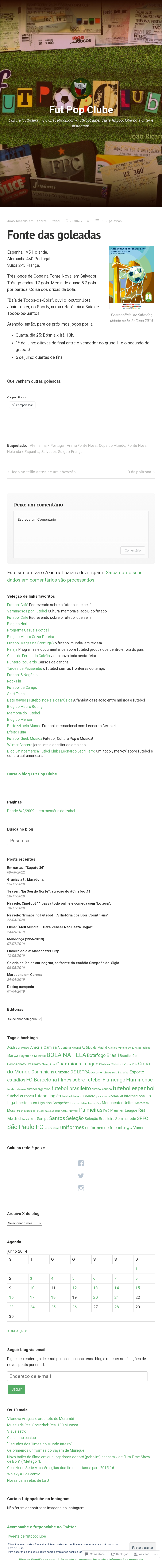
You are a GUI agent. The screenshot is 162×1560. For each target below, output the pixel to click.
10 (32, 1288)
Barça (12, 1055)
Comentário (133, 550)
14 (116, 1288)
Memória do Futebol (23, 713)
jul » (23, 1331)
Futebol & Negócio (22, 675)
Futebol (54, 221)
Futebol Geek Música (24, 738)
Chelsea (104, 1064)
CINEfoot (117, 1064)
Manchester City (91, 1103)
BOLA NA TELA (66, 1054)
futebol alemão (16, 1089)
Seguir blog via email (26, 1349)
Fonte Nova (137, 445)
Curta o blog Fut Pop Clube (32, 774)
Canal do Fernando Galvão (28, 656)
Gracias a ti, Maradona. (25, 880)
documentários (100, 1072)
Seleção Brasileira (99, 1119)
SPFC (142, 1118)
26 (74, 1307)
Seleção (75, 1118)
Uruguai (127, 1128)
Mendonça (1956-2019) (25, 939)
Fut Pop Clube (81, 110)
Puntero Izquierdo (22, 662)
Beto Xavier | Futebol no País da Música (39, 700)
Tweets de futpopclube (26, 1536)
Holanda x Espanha (23, 452)
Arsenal (76, 1047)
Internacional (135, 1096)
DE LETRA (80, 1072)
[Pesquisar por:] (37, 840)
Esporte (41, 221)
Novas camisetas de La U (28, 1480)
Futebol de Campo (22, 687)
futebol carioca (102, 1089)
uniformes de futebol (103, 1127)
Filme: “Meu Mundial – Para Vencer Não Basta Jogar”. (50, 927)
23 (11, 1307)
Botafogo (96, 1055)
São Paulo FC (25, 1127)
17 (32, 1297)
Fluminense (139, 1080)
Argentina (64, 1048)
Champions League (77, 1064)
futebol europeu (20, 1096)
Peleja (12, 649)
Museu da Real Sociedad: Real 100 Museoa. (43, 1425)
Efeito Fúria (16, 732)
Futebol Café (17, 605)
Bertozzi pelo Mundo (24, 726)
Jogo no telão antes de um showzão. (44, 472)
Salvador (48, 452)
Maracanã (142, 1103)
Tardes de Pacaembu (24, 668)
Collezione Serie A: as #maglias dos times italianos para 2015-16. (61, 1468)
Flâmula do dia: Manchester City (33, 951)
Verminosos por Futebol (27, 611)
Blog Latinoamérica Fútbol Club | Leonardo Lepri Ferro (51, 751)
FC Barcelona (41, 1080)
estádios (16, 1080)
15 (137, 1288)
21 (116, 1297)
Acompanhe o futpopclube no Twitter (41, 1526)
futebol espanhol (133, 1088)
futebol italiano (72, 1096)
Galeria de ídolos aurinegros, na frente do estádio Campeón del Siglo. (63, 963)
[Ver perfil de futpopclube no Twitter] (81, 1176)
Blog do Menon (19, 719)
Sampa (42, 1118)
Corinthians (42, 1071)
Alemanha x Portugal (47, 445)
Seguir (16, 1389)
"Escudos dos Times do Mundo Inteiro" (39, 1444)
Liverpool (75, 1103)
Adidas (12, 1048)
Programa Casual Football (28, 630)
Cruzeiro (62, 1072)
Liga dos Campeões (54, 1103)
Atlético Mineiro (117, 1047)
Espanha (123, 1072)
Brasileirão (128, 1056)
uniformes (72, 1127)
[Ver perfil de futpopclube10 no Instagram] (81, 1188)
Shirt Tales (16, 694)
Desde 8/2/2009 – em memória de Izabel (41, 811)
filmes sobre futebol (80, 1080)
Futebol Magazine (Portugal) (30, 643)
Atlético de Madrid (94, 1048)
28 (116, 1307)
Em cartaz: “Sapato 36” (26, 868)
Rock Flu (14, 681)
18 (53, 1297)
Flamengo (114, 1080)
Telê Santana (51, 1128)
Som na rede (125, 1118)
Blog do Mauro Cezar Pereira (30, 637)
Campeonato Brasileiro (24, 1064)
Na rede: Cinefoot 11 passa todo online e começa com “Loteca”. (59, 903)
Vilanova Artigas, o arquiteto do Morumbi (40, 1419)
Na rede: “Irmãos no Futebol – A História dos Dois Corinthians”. (58, 915)
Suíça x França (70, 452)
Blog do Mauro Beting (25, 706)
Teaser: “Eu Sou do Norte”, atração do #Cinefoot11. (49, 891)
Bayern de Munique (32, 1056)
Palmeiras (91, 1110)
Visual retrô (16, 1431)
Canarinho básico (21, 1438)
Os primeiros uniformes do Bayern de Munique (45, 1450)
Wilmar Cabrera (19, 745)
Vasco (138, 1127)
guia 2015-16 (103, 1096)
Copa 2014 (130, 1064)
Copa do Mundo (112, 445)
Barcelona (144, 1047)
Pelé (106, 1111)
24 (32, 1307)
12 (74, 1288)
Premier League (123, 1110)
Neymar (73, 1110)
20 (95, 1297)
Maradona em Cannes (24, 975)
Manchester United (118, 1103)
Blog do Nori (17, 624)
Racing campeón (20, 987)
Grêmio (89, 1096)
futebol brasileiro (71, 1088)
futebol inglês (48, 1095)
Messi (11, 1110)
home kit (117, 1096)
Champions (48, 1064)
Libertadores (26, 1103)
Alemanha (24, 1047)
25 (53, 1307)
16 (11, 1297)
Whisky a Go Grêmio (23, 1474)
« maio (12, 1331)
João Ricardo (17, 221)
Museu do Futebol (34, 1111)
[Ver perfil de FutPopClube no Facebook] (81, 1163)
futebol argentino (39, 1089)
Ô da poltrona (139, 472)
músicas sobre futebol (56, 1111)
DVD (114, 1072)
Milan (20, 1110)
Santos (57, 1118)
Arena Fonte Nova (82, 445)
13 (95, 1288)
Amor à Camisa (43, 1047)
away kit (133, 1047)
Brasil (113, 1055)
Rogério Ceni (29, 1119)
